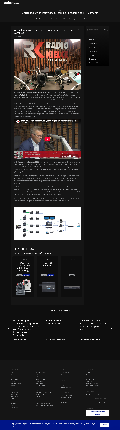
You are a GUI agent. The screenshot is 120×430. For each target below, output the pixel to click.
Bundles (13, 385)
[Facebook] (99, 394)
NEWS (62, 385)
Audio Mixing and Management (43, 392)
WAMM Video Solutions (43, 93)
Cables (12, 405)
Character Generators (16, 388)
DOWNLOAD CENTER (66, 398)
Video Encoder (14, 394)
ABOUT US (88, 372)
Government (93, 43)
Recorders (13, 403)
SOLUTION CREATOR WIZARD (68, 400)
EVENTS (63, 383)
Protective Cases (40, 394)
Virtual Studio (39, 383)
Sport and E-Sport (95, 63)
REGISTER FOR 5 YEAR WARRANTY (97, 413)
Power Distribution (15, 392)
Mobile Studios (14, 379)
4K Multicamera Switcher (42, 372)
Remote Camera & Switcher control (44, 405)
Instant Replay (14, 396)
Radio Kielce (24, 95)
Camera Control (40, 401)
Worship (92, 40)
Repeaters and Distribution (42, 390)
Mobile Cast (14, 372)
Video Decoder (39, 377)
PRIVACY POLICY (90, 381)
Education (92, 47)
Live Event (92, 36)
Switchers (13, 374)
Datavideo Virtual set (66, 372)
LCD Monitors (14, 399)
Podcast (91, 55)
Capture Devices (15, 407)
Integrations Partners (66, 387)
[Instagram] (87, 394)
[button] (46, 299)
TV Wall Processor (40, 385)
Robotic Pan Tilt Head (16, 390)
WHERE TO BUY (90, 379)
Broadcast (92, 59)
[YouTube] (96, 394)
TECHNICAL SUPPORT (66, 395)
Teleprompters (39, 381)
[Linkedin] (93, 394)
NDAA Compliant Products (92, 385)
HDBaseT (38, 374)
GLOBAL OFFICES (90, 377)
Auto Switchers (14, 377)
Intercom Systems (40, 379)
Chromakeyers (39, 388)
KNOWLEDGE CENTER (66, 402)
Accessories (39, 399)
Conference (93, 51)
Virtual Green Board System (43, 403)
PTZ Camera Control (16, 383)
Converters (13, 401)
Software (38, 396)
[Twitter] (90, 394)
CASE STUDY (64, 404)
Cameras (13, 381)
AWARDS (88, 374)
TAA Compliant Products (92, 383)
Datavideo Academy (66, 374)
